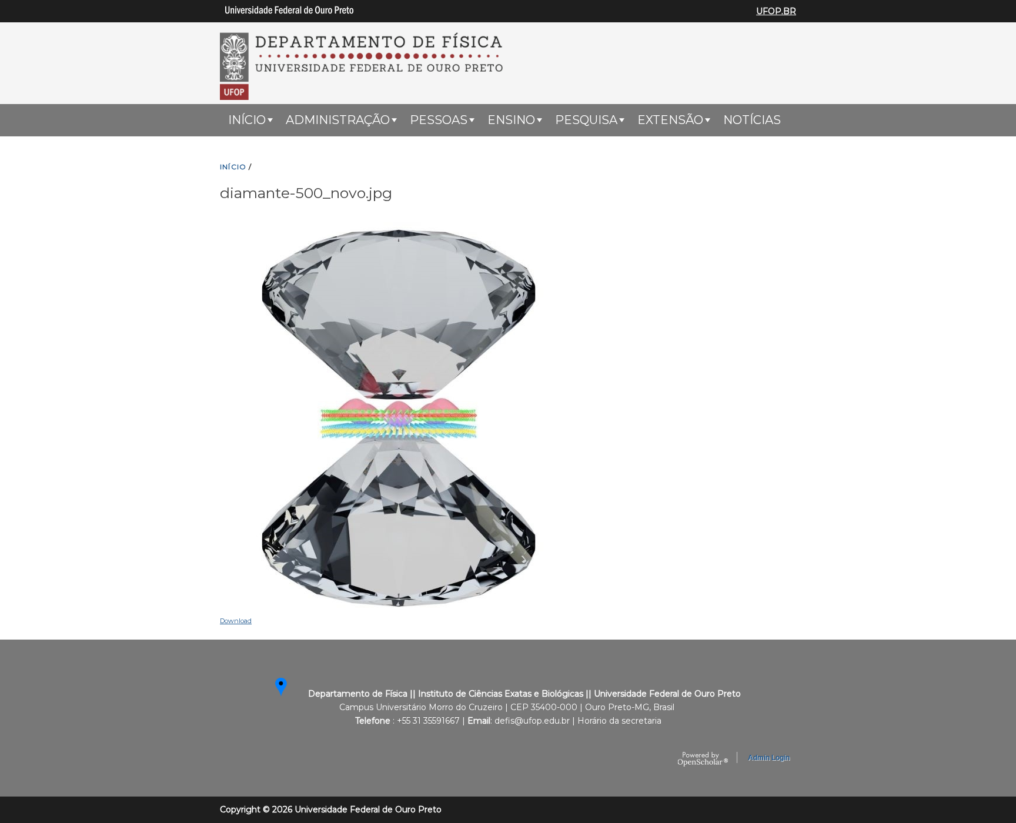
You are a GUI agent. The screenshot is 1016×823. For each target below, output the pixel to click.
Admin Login (769, 758)
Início (247, 120)
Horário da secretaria (619, 720)
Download (236, 621)
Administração (338, 120)
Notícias (752, 120)
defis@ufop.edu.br (532, 720)
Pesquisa (586, 120)
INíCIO (233, 166)
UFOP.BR (776, 11)
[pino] (291, 693)
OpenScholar (703, 759)
